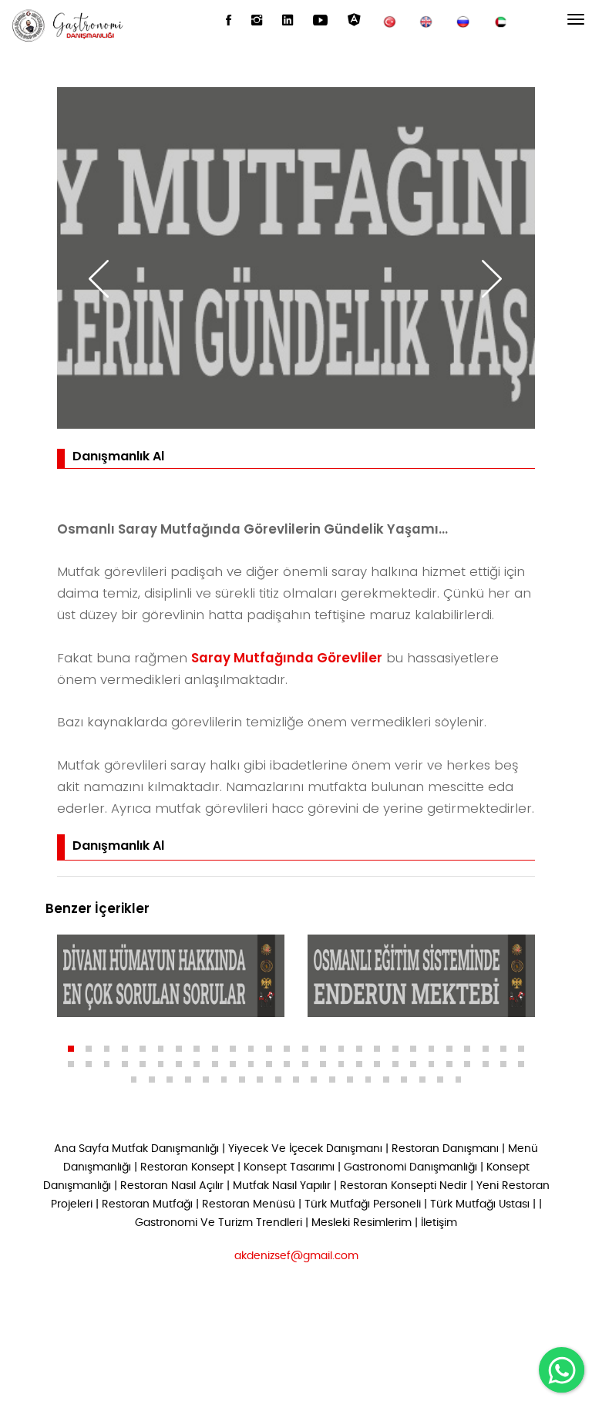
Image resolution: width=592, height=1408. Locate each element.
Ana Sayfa (81, 1149)
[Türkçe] (389, 21)
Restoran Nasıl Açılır (172, 1186)
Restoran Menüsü (248, 1204)
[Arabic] (500, 21)
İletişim (439, 1223)
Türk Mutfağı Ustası (480, 1204)
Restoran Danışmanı (445, 1149)
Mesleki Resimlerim (361, 1223)
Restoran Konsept (187, 1167)
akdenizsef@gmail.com (296, 1256)
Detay (101, 1001)
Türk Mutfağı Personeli (362, 1204)
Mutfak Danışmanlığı (165, 1149)
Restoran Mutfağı (147, 1204)
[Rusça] (463, 21)
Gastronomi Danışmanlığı (410, 1167)
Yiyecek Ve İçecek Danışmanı (305, 1149)
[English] (426, 21)
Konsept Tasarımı (289, 1167)
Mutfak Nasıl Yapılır (282, 1186)
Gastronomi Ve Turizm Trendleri (218, 1223)
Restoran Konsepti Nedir (403, 1186)
